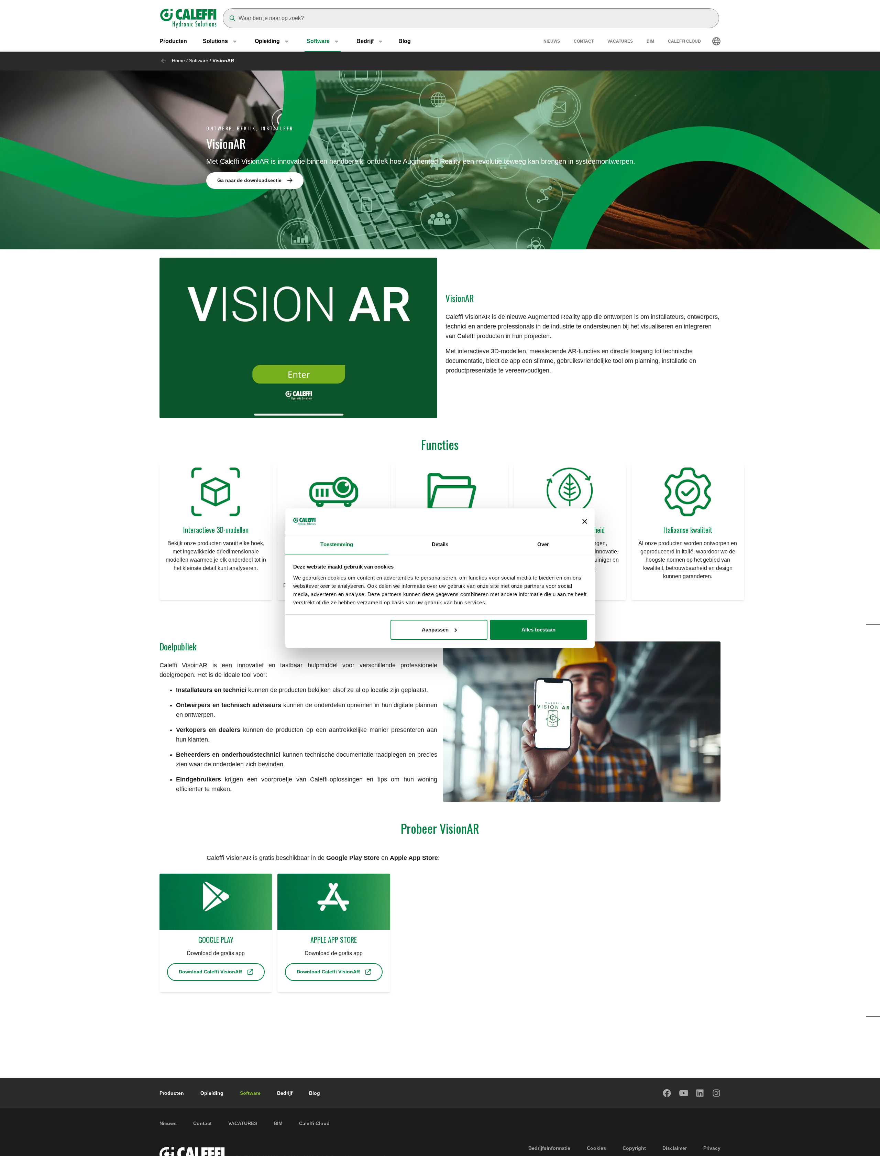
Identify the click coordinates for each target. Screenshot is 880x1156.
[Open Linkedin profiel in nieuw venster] (700, 1093)
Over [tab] (543, 544)
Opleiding (211, 1093)
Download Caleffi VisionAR (210, 971)
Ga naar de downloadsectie (249, 180)
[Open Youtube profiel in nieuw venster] (683, 1093)
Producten (173, 41)
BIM (650, 41)
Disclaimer (674, 1148)
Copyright (634, 1148)
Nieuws (551, 41)
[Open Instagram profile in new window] (716, 1093)
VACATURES (620, 41)
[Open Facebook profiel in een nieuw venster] (667, 1093)
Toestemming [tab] (336, 544)
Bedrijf (285, 1093)
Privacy (711, 1148)
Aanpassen (435, 630)
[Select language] (716, 41)
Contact (584, 41)
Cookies (596, 1148)
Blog (404, 41)
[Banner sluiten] (584, 521)
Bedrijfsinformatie (549, 1148)
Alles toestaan (538, 630)
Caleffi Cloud (684, 41)
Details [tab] (440, 544)
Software (198, 60)
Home (178, 60)
